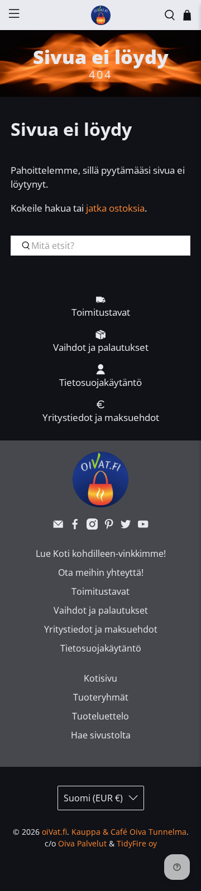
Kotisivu (100, 678)
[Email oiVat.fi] (58, 526)
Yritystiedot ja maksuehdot (100, 629)
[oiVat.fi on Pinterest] (108, 526)
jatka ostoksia (115, 208)
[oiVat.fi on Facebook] (74, 526)
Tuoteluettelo (100, 716)
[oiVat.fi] (100, 15)
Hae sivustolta (101, 735)
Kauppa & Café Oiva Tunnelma (128, 831)
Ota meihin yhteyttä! (100, 572)
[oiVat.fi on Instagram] (92, 526)
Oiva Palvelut (82, 843)
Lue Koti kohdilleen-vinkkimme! (101, 553)
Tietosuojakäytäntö (100, 648)
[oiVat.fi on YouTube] (143, 526)
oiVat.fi (54, 831)
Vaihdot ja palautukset (101, 610)
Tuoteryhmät (100, 697)
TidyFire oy (137, 843)
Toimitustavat (100, 591)
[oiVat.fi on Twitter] (125, 526)
